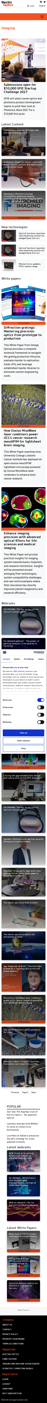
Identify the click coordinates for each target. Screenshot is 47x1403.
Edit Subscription (12, 1393)
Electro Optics (10, 1354)
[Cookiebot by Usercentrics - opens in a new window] (33, 652)
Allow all (23, 733)
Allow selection (23, 741)
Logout (6, 1384)
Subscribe (7, 1388)
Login (5, 1379)
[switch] (40, 707)
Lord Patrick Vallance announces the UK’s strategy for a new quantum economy (23, 1138)
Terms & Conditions (13, 1343)
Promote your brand (13, 1339)
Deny (23, 748)
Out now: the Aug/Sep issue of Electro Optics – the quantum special (22, 1114)
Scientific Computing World (17, 1368)
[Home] (11, 4)
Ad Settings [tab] (29, 659)
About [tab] (41, 659)
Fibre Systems (9, 1359)
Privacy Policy (10, 1334)
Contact (7, 1329)
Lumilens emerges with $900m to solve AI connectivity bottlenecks (22, 1126)
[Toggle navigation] (42, 16)
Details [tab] (17, 659)
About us (7, 1324)
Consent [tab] (6, 659)
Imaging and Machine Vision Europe (21, 1363)
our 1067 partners (18, 671)
